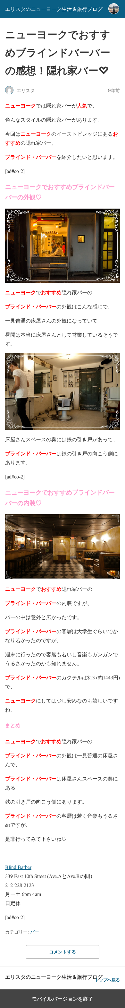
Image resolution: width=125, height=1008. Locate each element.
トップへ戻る (107, 980)
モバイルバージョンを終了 (62, 998)
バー (34, 932)
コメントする (62, 951)
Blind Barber (18, 867)
